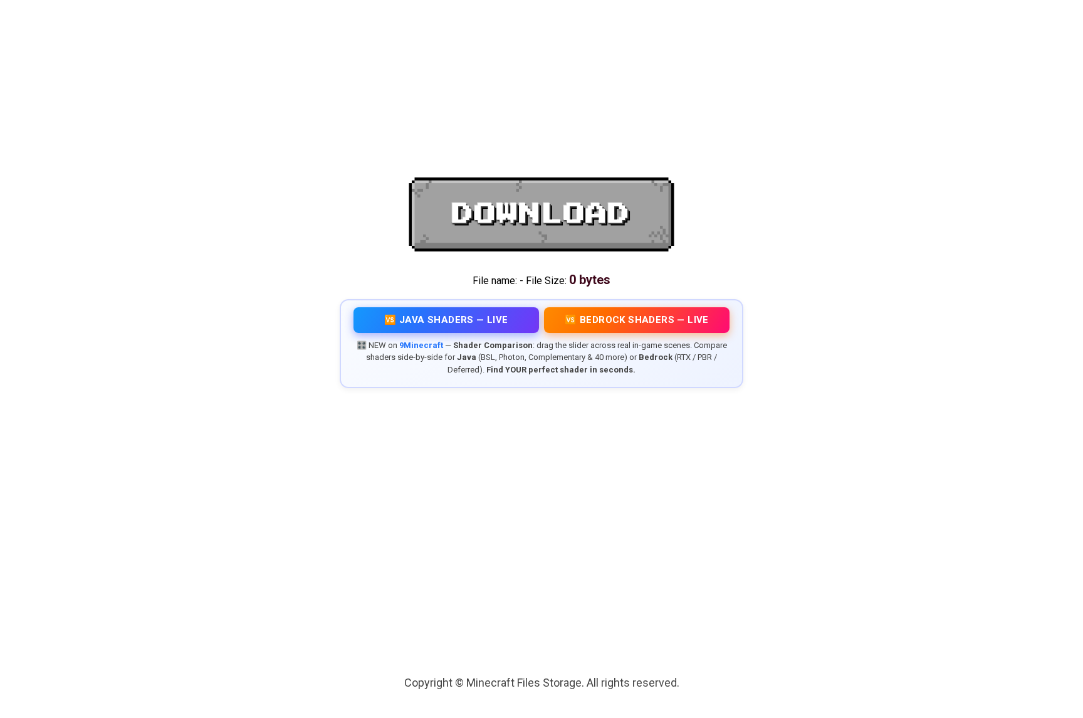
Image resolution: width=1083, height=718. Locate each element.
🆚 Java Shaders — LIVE (446, 319)
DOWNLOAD (541, 214)
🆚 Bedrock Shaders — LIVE (637, 319)
